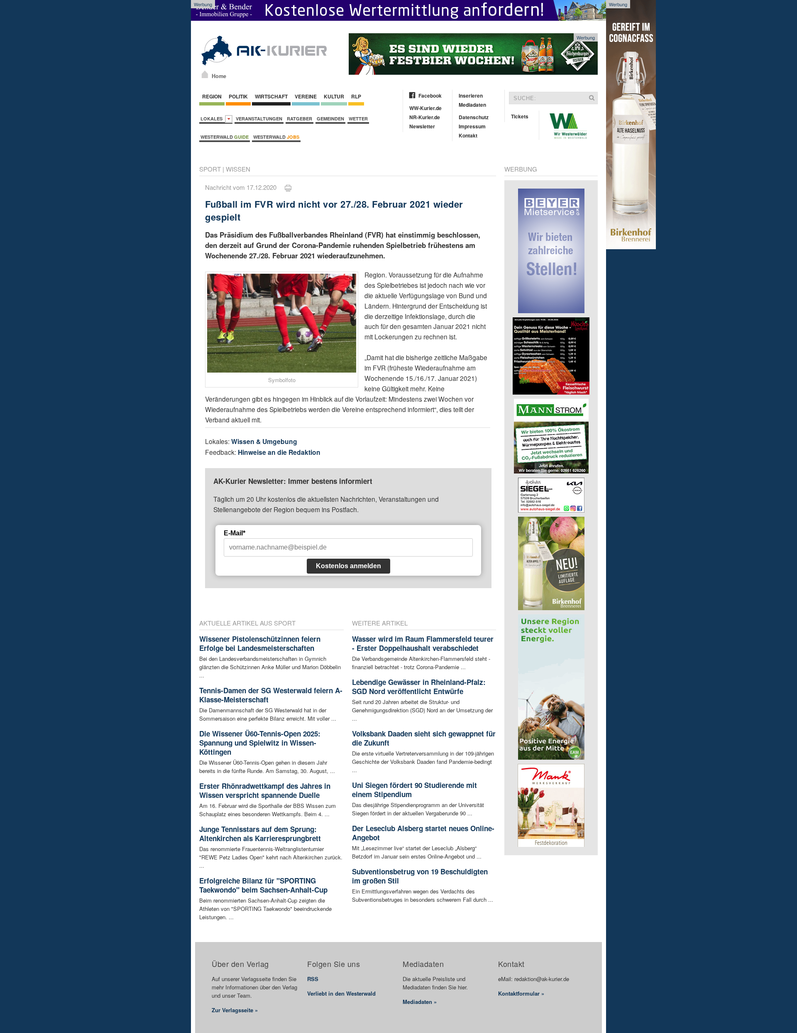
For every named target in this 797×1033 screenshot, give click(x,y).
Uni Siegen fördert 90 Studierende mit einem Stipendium (414, 789)
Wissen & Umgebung (264, 441)
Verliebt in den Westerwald (341, 993)
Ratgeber (299, 118)
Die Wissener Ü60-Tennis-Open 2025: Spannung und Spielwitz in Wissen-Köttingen (259, 743)
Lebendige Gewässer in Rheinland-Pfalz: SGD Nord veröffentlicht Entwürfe (419, 686)
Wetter (358, 118)
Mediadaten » (420, 1002)
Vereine (305, 96)
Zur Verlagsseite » (235, 1010)
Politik (238, 96)
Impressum (472, 126)
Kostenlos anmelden (348, 565)
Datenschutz (474, 117)
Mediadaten (472, 104)
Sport (210, 168)
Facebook (430, 95)
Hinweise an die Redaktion (279, 452)
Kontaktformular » (521, 993)
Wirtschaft (271, 96)
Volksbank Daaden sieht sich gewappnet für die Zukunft (424, 738)
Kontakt (468, 135)
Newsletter (422, 126)
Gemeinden (330, 118)
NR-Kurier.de (424, 117)
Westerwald (224, 137)
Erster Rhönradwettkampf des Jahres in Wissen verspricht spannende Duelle (264, 790)
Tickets (519, 116)
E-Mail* (234, 533)
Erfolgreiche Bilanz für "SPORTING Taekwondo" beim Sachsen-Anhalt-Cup (263, 885)
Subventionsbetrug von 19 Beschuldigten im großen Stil (420, 876)
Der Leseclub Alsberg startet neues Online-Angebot (423, 832)
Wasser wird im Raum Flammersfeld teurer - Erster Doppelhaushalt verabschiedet (423, 643)
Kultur (334, 96)
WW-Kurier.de (425, 108)
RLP (356, 96)
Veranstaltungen (259, 118)
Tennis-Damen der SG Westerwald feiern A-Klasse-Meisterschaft (270, 694)
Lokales (212, 118)
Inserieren (471, 95)
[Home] (205, 74)
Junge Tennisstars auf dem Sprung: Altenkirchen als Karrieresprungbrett (260, 833)
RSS (312, 979)
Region (212, 96)
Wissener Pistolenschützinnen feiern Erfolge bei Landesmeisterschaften (259, 643)
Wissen (238, 168)
